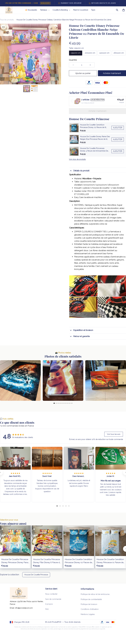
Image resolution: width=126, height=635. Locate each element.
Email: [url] (12, 608)
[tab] (57, 506)
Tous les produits (7, 20)
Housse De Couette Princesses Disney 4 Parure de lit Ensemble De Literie (94, 149)
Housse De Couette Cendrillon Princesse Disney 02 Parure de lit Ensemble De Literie (93, 126)
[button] (3, 383)
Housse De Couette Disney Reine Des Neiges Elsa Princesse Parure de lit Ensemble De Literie (95, 138)
